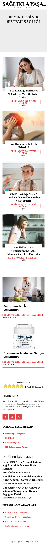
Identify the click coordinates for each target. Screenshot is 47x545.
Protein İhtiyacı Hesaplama (17, 526)
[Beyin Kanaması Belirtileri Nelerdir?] (23, 127)
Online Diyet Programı (15, 433)
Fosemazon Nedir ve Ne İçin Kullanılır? (23, 355)
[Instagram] (12, 417)
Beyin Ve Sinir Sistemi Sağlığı (23, 102)
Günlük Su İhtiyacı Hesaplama (18, 517)
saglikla (23, 105)
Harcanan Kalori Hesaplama (17, 512)
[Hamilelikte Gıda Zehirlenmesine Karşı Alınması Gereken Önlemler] (23, 230)
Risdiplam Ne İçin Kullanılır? (16, 308)
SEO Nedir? (10, 438)
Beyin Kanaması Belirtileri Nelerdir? (23, 145)
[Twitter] (19, 417)
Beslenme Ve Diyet (24, 45)
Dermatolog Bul (12, 442)
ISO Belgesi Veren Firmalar (17, 447)
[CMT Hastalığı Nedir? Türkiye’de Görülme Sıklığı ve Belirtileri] (23, 177)
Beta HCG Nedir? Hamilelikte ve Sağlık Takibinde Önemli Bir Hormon (22, 465)
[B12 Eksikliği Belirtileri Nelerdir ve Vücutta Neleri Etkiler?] (23, 74)
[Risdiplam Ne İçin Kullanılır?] (23, 289)
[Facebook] (5, 417)
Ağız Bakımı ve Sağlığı (24, 28)
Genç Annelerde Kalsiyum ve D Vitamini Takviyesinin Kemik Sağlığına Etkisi (21, 491)
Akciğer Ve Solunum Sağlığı (24, 32)
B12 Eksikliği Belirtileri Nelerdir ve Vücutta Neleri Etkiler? (23, 94)
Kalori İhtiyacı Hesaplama (16, 521)
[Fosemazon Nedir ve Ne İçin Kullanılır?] (23, 336)
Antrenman (24, 41)
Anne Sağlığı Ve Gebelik (24, 36)
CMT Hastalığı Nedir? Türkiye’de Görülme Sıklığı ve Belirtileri (23, 197)
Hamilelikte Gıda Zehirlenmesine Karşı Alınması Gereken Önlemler (23, 251)
